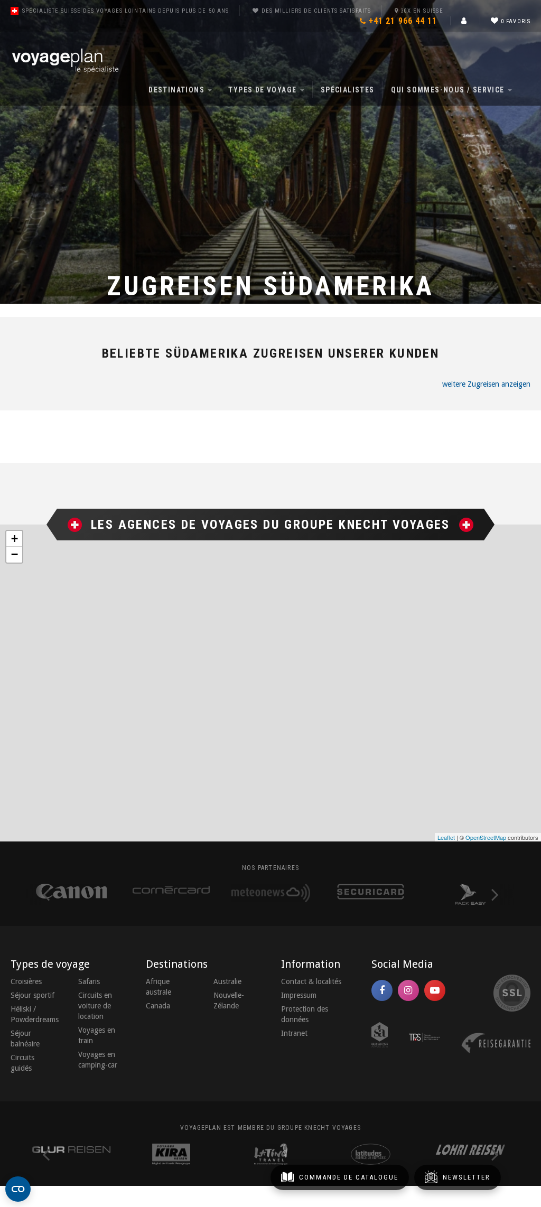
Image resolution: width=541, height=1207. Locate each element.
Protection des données (304, 1014)
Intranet (294, 1033)
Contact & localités (311, 981)
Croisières (26, 981)
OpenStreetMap (485, 837)
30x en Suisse (421, 10)
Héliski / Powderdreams (34, 1014)
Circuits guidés (22, 1062)
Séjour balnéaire (25, 1038)
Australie (227, 981)
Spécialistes (348, 90)
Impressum (298, 995)
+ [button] (14, 538)
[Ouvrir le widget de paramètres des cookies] (18, 1189)
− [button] (14, 554)
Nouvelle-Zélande (228, 1000)
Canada (158, 1006)
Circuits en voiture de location (95, 1006)
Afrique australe (158, 986)
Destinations (177, 90)
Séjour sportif (32, 995)
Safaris (89, 981)
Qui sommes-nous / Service (449, 90)
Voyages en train (96, 1035)
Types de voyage (263, 90)
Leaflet (446, 837)
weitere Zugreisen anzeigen (486, 384)
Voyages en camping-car (97, 1059)
